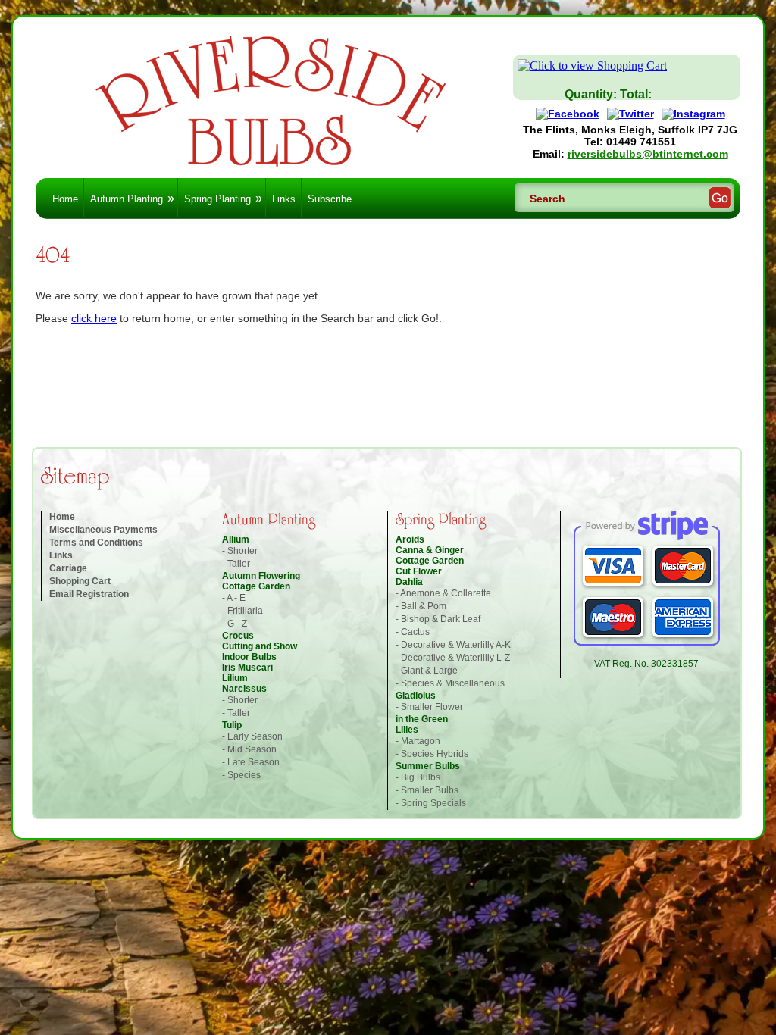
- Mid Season (249, 749)
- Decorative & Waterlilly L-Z (453, 657)
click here (94, 318)
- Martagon (418, 741)
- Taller (236, 563)
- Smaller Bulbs (427, 790)
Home (65, 199)
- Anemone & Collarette (443, 593)
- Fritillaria (242, 610)
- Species (241, 775)
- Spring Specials (431, 803)
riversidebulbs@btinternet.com (648, 154)
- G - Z (234, 623)
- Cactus (413, 632)
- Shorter (240, 551)
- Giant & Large (427, 670)
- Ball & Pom (421, 606)
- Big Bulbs (418, 777)
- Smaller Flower (429, 707)
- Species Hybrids (432, 754)
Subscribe (330, 199)
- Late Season (251, 762)
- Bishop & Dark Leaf (438, 619)
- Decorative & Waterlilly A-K (453, 644)
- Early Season (252, 736)
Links (284, 199)
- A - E (234, 598)
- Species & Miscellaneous (450, 683)
